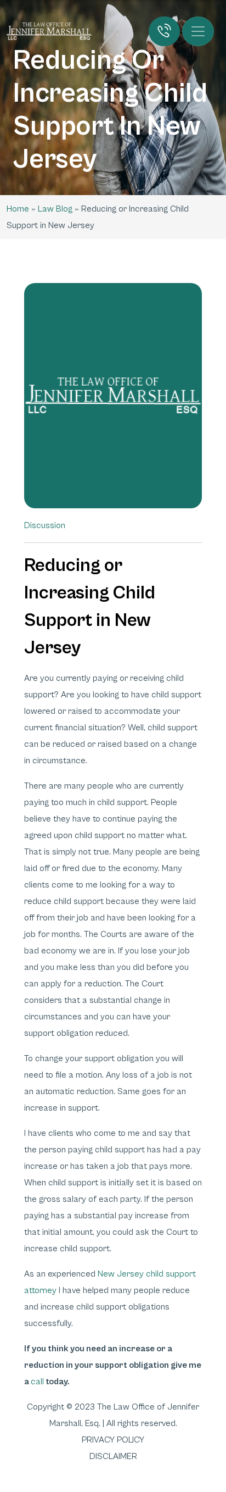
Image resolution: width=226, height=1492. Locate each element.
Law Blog (55, 209)
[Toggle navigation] (198, 31)
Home (18, 209)
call (37, 1381)
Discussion (44, 525)
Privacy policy (113, 1440)
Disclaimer (113, 1456)
